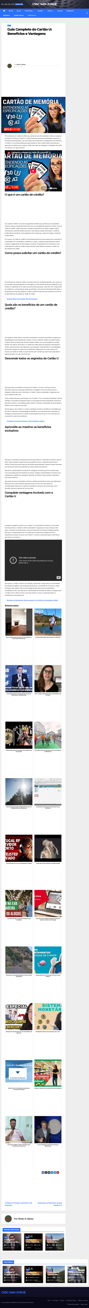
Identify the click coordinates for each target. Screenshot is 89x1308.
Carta (50, 11)
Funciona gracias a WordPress (9, 1302)
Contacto (32, 15)
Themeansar (30, 1302)
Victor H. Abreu (21, 64)
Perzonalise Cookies (71, 1300)
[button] (87, 13)
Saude (40, 11)
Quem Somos (19, 15)
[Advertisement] (33, 50)
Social (60, 11)
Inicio (11, 11)
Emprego (6, 15)
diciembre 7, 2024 (54, 1277)
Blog (19, 11)
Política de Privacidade (73, 1304)
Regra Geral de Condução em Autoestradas (76, 1274)
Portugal (29, 11)
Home (49, 1300)
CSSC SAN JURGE (44, 4)
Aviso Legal (55, 1300)
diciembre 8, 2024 (33, 1277)
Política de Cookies (83, 1300)
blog (9, 25)
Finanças (70, 11)
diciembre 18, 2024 (12, 1277)
